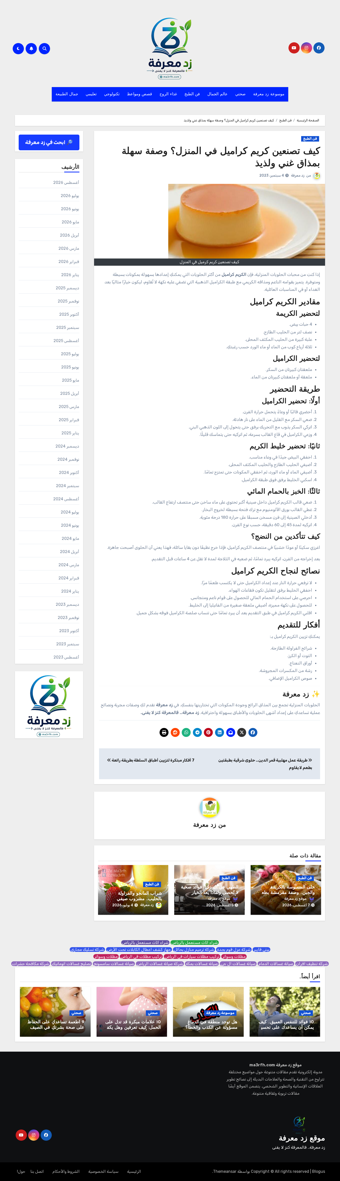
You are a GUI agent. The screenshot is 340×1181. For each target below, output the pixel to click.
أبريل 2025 (69, 393)
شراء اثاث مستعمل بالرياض (194, 942)
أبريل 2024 (69, 551)
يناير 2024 (70, 591)
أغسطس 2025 (66, 340)
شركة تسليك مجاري (87, 949)
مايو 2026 (70, 222)
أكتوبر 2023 (69, 630)
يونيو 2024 (70, 525)
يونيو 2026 (70, 208)
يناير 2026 (70, 274)
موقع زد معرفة (295, 899)
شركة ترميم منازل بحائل (194, 949)
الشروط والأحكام (66, 1171)
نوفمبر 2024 (68, 459)
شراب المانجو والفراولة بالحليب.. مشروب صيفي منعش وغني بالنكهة (139, 899)
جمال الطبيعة (67, 94)
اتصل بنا (37, 1171)
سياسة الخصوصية (103, 1171)
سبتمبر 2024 (67, 485)
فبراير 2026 (68, 261)
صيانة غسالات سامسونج (114, 963)
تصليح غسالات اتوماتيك (71, 963)
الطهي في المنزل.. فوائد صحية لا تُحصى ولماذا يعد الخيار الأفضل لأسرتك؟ (209, 892)
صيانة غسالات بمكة (202, 963)
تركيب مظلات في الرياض (141, 956)
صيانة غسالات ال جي (238, 963)
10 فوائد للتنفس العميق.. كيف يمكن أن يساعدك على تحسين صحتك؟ (286, 1027)
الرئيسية (134, 1171)
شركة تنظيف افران (312, 963)
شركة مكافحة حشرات (30, 963)
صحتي (240, 94)
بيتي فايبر (261, 949)
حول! (21, 1171)
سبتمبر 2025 (67, 327)
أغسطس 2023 (66, 657)
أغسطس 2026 (66, 182)
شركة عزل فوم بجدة (234, 949)
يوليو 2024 (70, 512)
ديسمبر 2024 (67, 446)
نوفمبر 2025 (68, 301)
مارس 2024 (68, 565)
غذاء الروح (168, 94)
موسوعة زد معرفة (268, 94)
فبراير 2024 (68, 578)
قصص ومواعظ (139, 94)
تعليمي (91, 94)
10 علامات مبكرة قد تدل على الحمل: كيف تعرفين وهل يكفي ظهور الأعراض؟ (132, 1027)
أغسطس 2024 (66, 499)
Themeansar (224, 1171)
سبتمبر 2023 (67, 644)
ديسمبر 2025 (67, 288)
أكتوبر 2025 (69, 314)
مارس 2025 (69, 406)
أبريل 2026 (69, 235)
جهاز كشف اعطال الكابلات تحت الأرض (139, 949)
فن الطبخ (192, 94)
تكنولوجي (111, 94)
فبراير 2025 (69, 419)
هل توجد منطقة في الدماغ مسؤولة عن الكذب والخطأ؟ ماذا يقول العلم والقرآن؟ (211, 1027)
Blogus (318, 1171)
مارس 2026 (68, 248)
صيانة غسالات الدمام (276, 963)
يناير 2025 (70, 433)
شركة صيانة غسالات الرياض (160, 963)
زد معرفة (297, 175)
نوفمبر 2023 (68, 617)
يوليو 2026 (70, 195)
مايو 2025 (70, 380)
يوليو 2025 (70, 354)
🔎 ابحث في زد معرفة (49, 142)
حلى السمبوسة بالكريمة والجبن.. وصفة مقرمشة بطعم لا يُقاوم (287, 892)
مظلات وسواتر (234, 956)
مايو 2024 (70, 538)
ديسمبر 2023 (67, 604)
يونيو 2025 (70, 367)
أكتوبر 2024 (69, 472)
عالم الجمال (217, 94)
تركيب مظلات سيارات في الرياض (192, 956)
